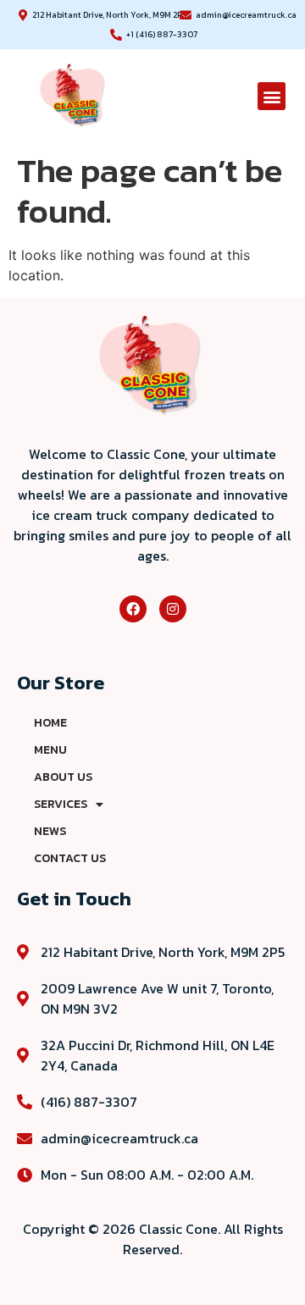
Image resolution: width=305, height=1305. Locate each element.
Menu (50, 750)
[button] (272, 96)
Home (50, 723)
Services (60, 804)
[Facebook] (133, 608)
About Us (63, 777)
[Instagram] (172, 608)
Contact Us (70, 858)
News (50, 831)
